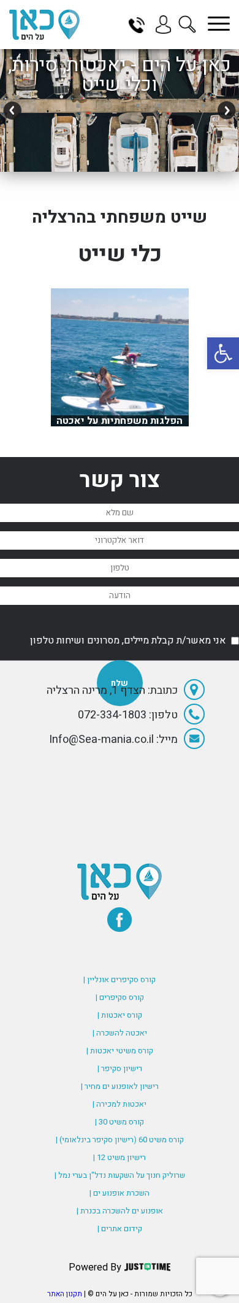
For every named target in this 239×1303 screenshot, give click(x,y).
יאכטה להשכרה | (120, 1033)
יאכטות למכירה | (119, 1104)
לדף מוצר (120, 420)
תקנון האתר (64, 1293)
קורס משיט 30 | (119, 1122)
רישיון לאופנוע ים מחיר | (120, 1086)
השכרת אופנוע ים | (119, 1193)
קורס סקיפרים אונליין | (119, 979)
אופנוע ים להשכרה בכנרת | (120, 1211)
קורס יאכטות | (119, 1015)
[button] (223, 353)
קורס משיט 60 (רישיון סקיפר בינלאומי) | (120, 1139)
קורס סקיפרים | (120, 997)
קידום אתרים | (119, 1228)
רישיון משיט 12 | (119, 1157)
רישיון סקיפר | (119, 1068)
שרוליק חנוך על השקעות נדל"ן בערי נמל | (120, 1175)
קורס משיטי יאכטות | (119, 1050)
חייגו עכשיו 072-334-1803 (141, 24)
